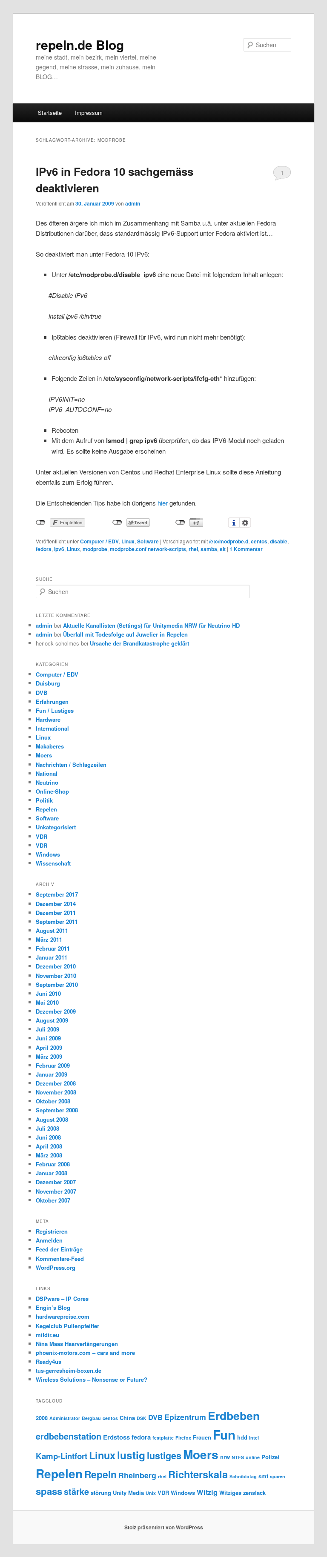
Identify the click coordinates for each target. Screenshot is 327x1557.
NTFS (238, 1457)
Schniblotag (243, 1476)
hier (163, 502)
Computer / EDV (99, 541)
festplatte (163, 1437)
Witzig (207, 1492)
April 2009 (49, 1047)
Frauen (202, 1437)
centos (259, 541)
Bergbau (91, 1418)
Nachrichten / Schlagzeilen (71, 764)
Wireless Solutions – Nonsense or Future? (91, 1379)
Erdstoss (116, 1437)
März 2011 (49, 939)
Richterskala (198, 1474)
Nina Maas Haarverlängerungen (77, 1344)
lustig (131, 1455)
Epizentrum (185, 1416)
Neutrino (47, 782)
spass (49, 1491)
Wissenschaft (53, 863)
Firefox (183, 1437)
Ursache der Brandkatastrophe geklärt (139, 643)
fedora (44, 549)
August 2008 (52, 1119)
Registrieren (52, 1231)
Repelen (46, 809)
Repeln (100, 1474)
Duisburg (48, 683)
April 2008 (49, 1146)
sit (223, 549)
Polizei (270, 1457)
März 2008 (49, 1155)
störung (101, 1492)
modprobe (95, 549)
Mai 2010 (47, 1002)
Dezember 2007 (56, 1182)
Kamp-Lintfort (61, 1456)
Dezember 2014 (56, 904)
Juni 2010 (48, 993)
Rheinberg (137, 1475)
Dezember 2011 (56, 912)
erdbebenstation (68, 1436)
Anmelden (49, 1240)
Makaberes (50, 746)
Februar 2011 (53, 948)
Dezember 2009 (56, 1011)
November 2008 (56, 1092)
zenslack (254, 1492)
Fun (224, 1434)
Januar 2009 (51, 1074)
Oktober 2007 (53, 1200)
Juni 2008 (48, 1137)
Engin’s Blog (53, 1307)
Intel (254, 1437)
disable (278, 541)
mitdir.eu (47, 1335)
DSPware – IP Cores (62, 1298)
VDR (41, 836)
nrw (225, 1457)
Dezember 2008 (56, 1083)
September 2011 (57, 921)
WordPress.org (55, 1267)
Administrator (64, 1418)
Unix (151, 1493)
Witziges (230, 1492)
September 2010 (57, 984)
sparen (277, 1476)
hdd (242, 1437)
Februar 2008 (53, 1164)
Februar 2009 (53, 1065)
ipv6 (59, 549)
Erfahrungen (52, 701)
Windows (48, 854)
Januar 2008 (51, 1173)
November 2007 (56, 1191)
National (46, 773)
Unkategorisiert (56, 827)
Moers (44, 755)
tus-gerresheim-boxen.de (68, 1370)
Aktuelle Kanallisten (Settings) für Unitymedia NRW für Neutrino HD (151, 625)
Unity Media (128, 1492)
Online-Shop (52, 791)
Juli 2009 (47, 1029)
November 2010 (56, 975)
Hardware (48, 719)
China (127, 1418)
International (52, 728)
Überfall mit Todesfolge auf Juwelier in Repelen (125, 634)
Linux (128, 541)
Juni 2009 (48, 1038)
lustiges (164, 1455)
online (253, 1457)
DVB (41, 693)
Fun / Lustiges (55, 710)
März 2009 (49, 1056)
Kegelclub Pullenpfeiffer (67, 1326)
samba (209, 549)
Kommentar (246, 549)
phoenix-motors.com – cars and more (85, 1352)
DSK (141, 1418)
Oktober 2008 (53, 1101)
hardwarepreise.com (62, 1316)
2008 (42, 1418)
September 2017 (57, 894)
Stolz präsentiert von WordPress (163, 1527)
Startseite (50, 113)
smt (263, 1476)
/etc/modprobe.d (228, 541)
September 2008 (57, 1110)
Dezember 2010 (56, 966)
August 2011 (52, 930)
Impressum (89, 113)
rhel (193, 549)
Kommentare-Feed (60, 1258)
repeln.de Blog (80, 44)
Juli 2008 (47, 1128)
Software (148, 541)
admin (132, 203)
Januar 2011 (51, 957)
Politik (44, 800)
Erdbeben (234, 1415)
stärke (76, 1491)
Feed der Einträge (59, 1249)
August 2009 (52, 1020)
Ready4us (48, 1361)
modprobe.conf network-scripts (148, 549)
